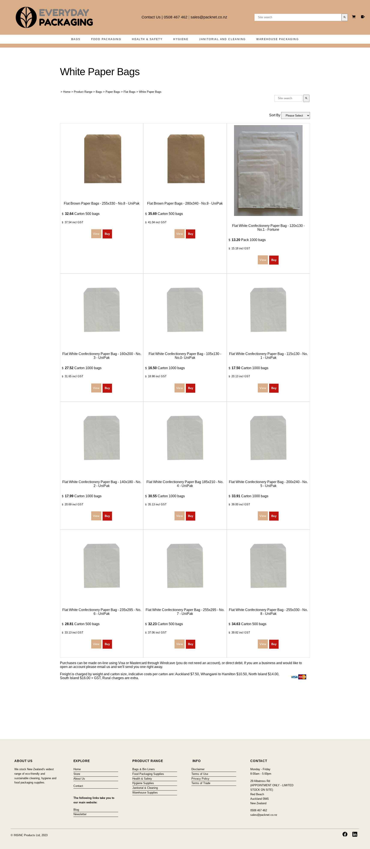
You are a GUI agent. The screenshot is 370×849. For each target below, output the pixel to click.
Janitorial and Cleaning (222, 39)
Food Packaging (106, 39)
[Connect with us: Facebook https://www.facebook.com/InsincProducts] (344, 834)
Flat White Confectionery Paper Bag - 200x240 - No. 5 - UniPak (268, 484)
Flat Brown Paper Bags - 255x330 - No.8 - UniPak (101, 203)
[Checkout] (363, 17)
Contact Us (151, 17)
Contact (78, 786)
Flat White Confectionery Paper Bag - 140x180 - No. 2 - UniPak (101, 484)
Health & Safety (147, 39)
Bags (76, 39)
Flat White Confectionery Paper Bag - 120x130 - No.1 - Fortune (268, 227)
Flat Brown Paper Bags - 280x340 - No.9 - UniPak (185, 203)
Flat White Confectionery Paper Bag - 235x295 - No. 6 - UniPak (101, 611)
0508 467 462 (175, 17)
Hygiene (180, 39)
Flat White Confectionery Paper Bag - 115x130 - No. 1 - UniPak (268, 355)
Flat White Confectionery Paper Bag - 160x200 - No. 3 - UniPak (101, 355)
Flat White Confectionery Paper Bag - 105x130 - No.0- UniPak (185, 355)
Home (66, 91)
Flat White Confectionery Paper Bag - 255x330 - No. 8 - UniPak (268, 611)
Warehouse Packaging (277, 39)
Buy (107, 233)
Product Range (83, 91)
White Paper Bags (150, 91)
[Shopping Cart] (354, 17)
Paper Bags (113, 91)
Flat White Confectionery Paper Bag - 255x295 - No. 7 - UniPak (185, 611)
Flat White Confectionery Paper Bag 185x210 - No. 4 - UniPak (184, 484)
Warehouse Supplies (145, 792)
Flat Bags (130, 91)
